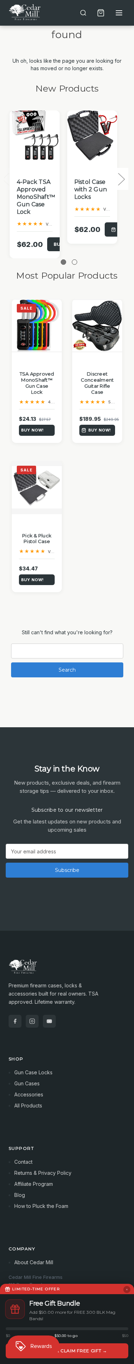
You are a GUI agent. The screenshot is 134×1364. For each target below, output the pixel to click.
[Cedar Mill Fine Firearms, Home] (26, 13)
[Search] (83, 13)
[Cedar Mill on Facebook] (15, 1021)
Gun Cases (27, 1083)
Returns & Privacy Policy (42, 1173)
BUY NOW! (32, 430)
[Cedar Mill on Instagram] (32, 1021)
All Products (28, 1105)
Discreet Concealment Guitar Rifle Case (97, 383)
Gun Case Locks (33, 1072)
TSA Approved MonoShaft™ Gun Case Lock (37, 383)
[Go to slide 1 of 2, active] (63, 262)
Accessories (28, 1094)
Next (121, 179)
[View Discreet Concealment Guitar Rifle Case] (97, 325)
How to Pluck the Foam (41, 1206)
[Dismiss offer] (126, 1289)
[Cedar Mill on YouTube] (49, 1021)
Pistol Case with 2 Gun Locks (90, 189)
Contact (23, 1162)
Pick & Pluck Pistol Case (36, 538)
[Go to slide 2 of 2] (74, 262)
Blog (19, 1195)
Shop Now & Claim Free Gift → (67, 1350)
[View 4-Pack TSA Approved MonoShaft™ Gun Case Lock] (35, 135)
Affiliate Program (33, 1184)
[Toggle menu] (119, 12)
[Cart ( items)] (101, 13)
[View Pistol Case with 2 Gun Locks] (92, 135)
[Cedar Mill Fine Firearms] (67, 970)
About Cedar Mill (33, 1262)
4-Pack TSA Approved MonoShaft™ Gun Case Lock (36, 197)
